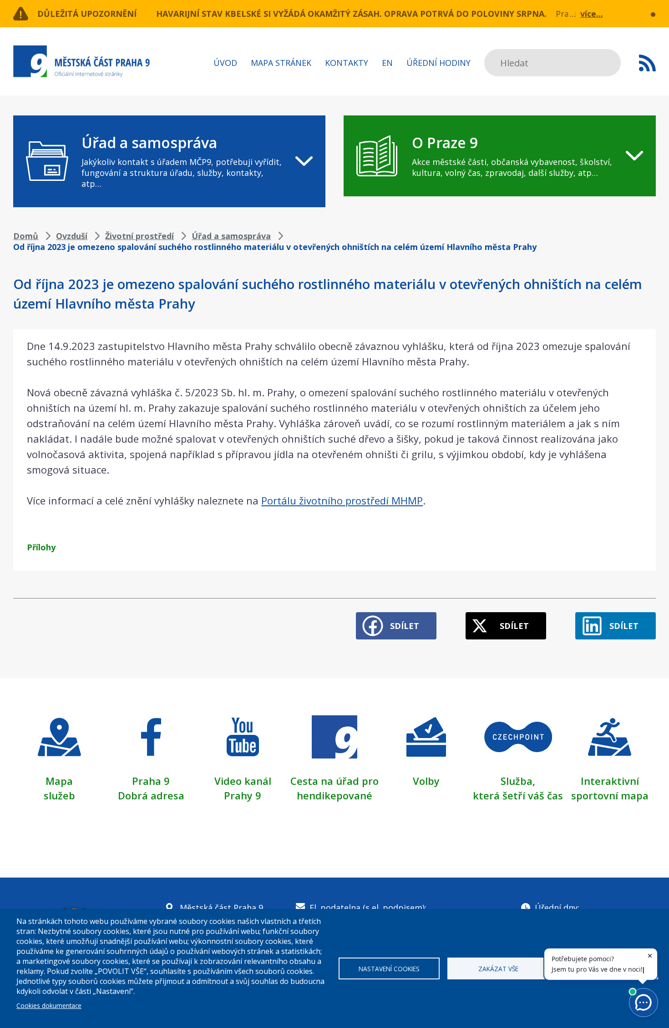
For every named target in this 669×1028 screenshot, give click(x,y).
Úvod (225, 62)
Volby (426, 781)
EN (387, 62)
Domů (25, 235)
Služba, (518, 781)
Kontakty (346, 62)
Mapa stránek (281, 62)
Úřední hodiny (438, 62)
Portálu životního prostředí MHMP (342, 500)
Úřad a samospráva (231, 235)
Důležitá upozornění (87, 13)
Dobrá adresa (151, 795)
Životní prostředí (139, 235)
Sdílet (404, 625)
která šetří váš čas (518, 795)
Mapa (59, 781)
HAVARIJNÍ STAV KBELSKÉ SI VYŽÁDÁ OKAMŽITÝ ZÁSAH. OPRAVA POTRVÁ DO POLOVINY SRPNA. (351, 13)
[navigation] (169, 161)
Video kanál (242, 781)
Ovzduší (71, 235)
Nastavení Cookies (389, 968)
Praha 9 (151, 781)
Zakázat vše (498, 968)
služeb (59, 795)
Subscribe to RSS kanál (647, 62)
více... (591, 13)
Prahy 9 (242, 795)
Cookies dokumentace (48, 1005)
